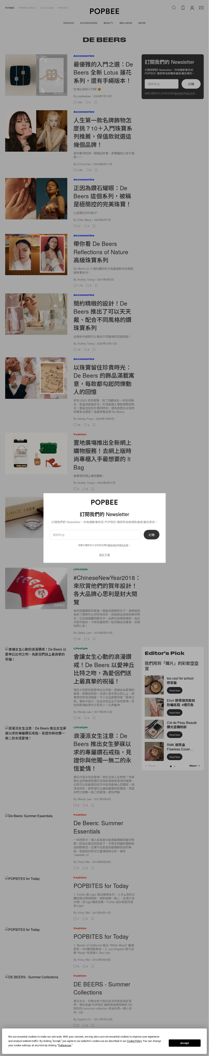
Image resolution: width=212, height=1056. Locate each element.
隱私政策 (123, 545)
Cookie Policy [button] (134, 1041)
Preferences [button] (64, 1045)
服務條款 (112, 545)
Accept (184, 1043)
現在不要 (104, 554)
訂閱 (151, 534)
